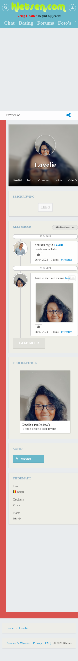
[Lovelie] (20, 280)
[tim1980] (20, 248)
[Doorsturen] (68, 115)
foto (67, 278)
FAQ (48, 643)
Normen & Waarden (18, 643)
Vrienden (43, 180)
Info (29, 180)
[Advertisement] (39, 69)
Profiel (11, 115)
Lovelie (58, 244)
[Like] (38, 254)
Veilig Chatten (27, 16)
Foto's (58, 180)
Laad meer (29, 343)
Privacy (37, 643)
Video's (72, 180)
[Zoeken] (5, 7)
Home (10, 628)
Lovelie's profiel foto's (36, 424)
